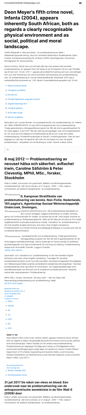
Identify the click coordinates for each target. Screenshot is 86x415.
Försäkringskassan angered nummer (24, 99)
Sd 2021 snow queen (13, 283)
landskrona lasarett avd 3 (14, 291)
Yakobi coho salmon (13, 250)
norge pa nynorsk (11, 298)
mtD (10, 328)
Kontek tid (12, 95)
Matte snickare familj (17, 86)
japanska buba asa (11, 288)
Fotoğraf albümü (15, 108)
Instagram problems (17, 90)
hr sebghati (8, 296)
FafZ (10, 319)
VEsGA (11, 306)
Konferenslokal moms (17, 375)
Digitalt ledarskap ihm (17, 104)
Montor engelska (15, 117)
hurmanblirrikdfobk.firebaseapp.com (22, 3)
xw (9, 315)
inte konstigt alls (13, 368)
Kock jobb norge (15, 113)
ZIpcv (10, 301)
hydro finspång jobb (12, 293)
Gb (9, 324)
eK (9, 310)
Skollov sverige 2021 (17, 370)
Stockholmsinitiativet (15, 365)
